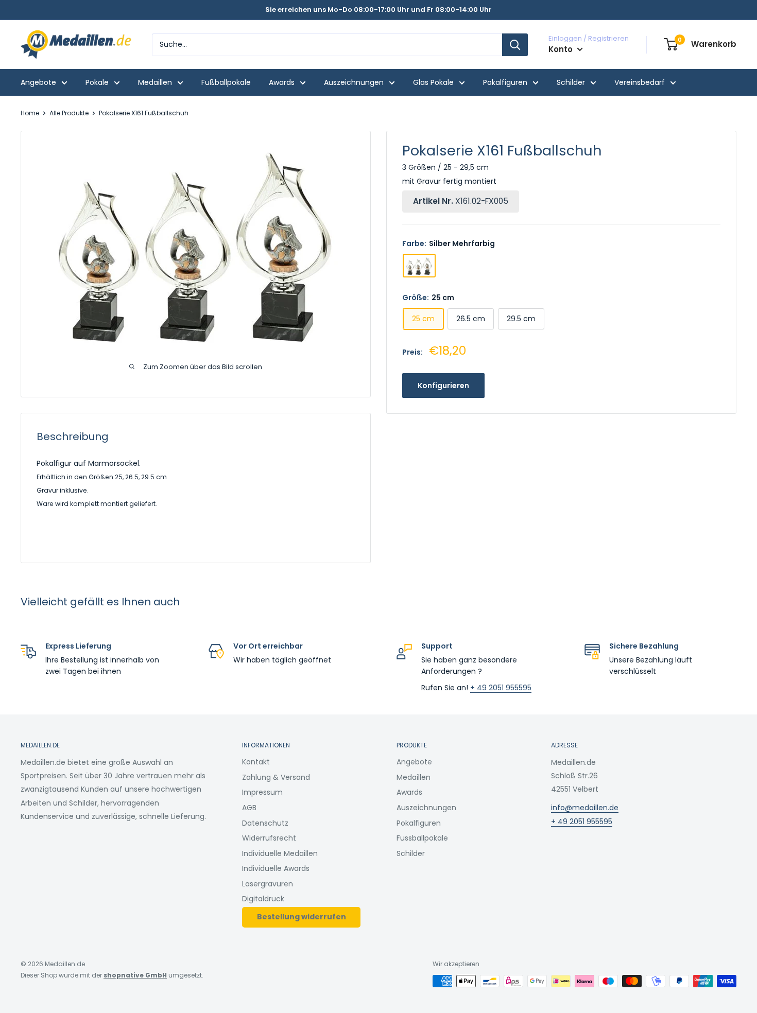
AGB (249, 807)
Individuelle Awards (275, 868)
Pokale (97, 82)
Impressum (262, 792)
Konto (561, 49)
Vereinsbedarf (639, 82)
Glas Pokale (433, 82)
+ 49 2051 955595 (500, 688)
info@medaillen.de (584, 807)
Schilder (571, 82)
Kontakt (256, 762)
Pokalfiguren (505, 82)
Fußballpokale (226, 82)
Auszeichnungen (354, 82)
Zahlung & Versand (276, 777)
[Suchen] (515, 44)
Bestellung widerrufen (301, 917)
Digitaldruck (263, 899)
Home (30, 113)
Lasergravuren (267, 884)
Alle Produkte (69, 113)
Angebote (38, 82)
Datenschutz (265, 823)
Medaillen (155, 82)
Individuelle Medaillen (280, 853)
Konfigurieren (443, 386)
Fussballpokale (422, 838)
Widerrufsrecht (269, 838)
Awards (282, 82)
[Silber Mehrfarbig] (419, 265)
